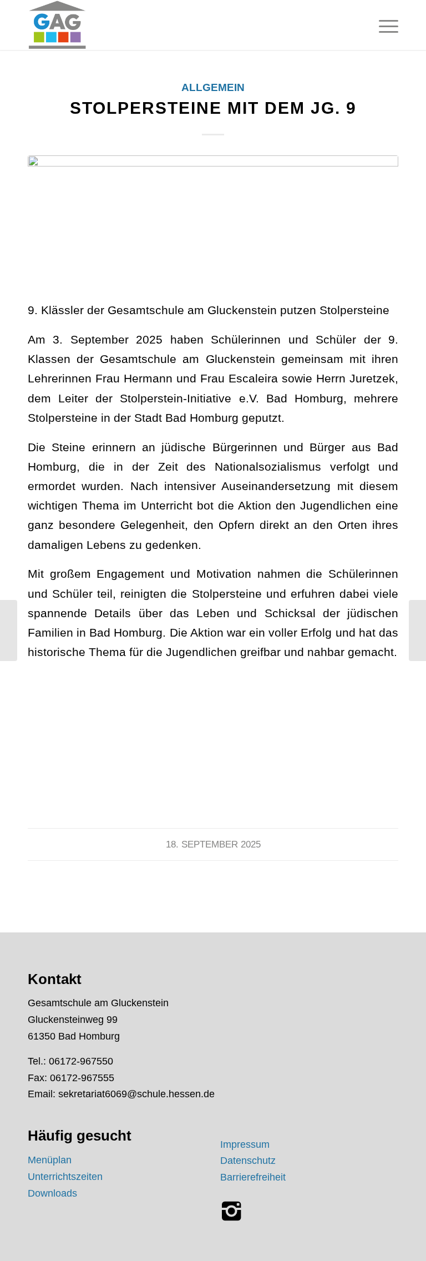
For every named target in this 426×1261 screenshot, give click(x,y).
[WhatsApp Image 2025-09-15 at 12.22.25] (213, 220)
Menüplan (50, 1160)
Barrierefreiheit (253, 1177)
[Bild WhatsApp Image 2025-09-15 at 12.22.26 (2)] (91, 760)
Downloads (52, 1193)
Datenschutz (248, 1160)
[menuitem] (383, 25)
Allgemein (213, 87)
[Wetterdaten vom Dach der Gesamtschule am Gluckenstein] (417, 630)
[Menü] (383, 25)
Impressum (245, 1144)
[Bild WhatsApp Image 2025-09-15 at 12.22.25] (344, 760)
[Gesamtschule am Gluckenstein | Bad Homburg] (57, 25)
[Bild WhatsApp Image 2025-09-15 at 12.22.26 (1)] (217, 760)
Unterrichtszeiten (65, 1176)
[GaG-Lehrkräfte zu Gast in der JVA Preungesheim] (8, 630)
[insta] (231, 1211)
